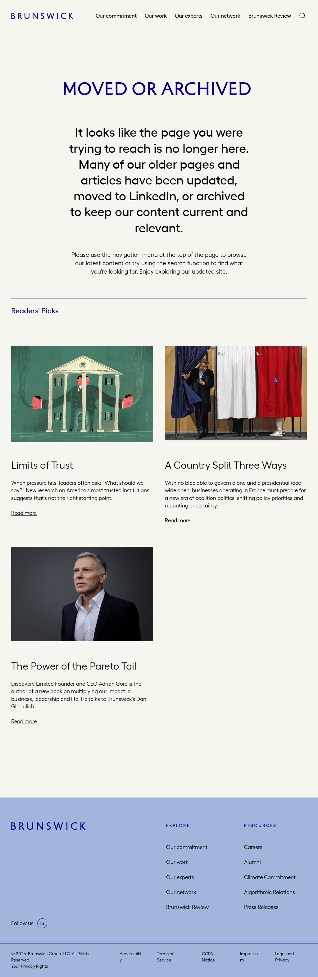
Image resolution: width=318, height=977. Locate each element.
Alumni (252, 862)
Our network (225, 16)
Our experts (188, 16)
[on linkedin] (42, 923)
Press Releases (261, 907)
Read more (24, 513)
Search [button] (303, 16)
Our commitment (116, 16)
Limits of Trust (42, 465)
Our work (156, 16)
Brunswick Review (269, 16)
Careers (253, 847)
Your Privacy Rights (29, 966)
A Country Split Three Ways (226, 465)
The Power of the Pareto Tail (73, 666)
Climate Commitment (270, 877)
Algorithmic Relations (269, 892)
